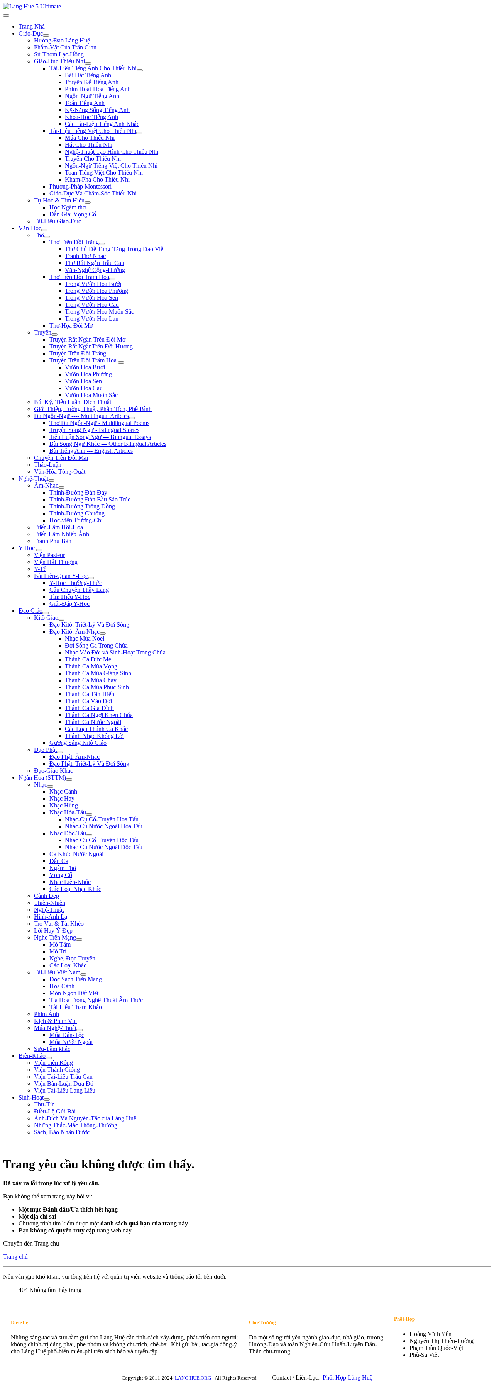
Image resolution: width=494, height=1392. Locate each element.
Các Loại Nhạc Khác (75, 889)
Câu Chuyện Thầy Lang (79, 589)
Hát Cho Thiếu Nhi (88, 144)
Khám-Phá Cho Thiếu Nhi (97, 179)
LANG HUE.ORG (193, 1378)
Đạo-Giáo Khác (53, 770)
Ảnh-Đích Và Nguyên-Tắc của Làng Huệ (85, 1118)
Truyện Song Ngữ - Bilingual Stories (94, 430)
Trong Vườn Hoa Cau (92, 304)
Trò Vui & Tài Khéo (59, 923)
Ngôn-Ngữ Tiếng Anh (92, 96)
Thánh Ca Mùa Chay (91, 680)
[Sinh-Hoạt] (47, 1099)
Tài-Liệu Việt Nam (57, 972)
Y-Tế (40, 569)
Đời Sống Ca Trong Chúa (96, 645)
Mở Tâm (60, 944)
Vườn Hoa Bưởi (85, 367)
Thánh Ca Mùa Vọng (91, 666)
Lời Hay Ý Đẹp (53, 930)
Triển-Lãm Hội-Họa (58, 527)
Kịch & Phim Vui (55, 1021)
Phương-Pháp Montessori (80, 186)
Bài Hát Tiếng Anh (88, 75)
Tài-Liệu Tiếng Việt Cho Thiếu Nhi (92, 130)
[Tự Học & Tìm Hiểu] (88, 202)
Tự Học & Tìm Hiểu (59, 200)
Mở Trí (57, 951)
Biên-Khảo (32, 1055)
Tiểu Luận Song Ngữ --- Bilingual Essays (100, 436)
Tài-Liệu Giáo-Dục (57, 221)
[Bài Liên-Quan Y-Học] (91, 578)
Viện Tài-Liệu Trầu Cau (63, 1076)
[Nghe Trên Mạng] (79, 939)
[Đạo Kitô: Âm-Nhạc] (103, 633)
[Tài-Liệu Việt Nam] (83, 974)
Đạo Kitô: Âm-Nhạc (74, 631)
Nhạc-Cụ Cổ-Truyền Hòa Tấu (102, 819)
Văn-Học (30, 228)
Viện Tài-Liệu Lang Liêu (64, 1090)
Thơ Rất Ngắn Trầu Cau (94, 263)
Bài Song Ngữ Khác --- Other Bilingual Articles (107, 443)
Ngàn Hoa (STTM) (42, 777)
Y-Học (27, 548)
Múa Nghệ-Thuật (55, 1028)
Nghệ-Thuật (33, 478)
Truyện (42, 332)
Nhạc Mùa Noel (84, 638)
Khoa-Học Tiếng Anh (91, 117)
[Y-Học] (39, 550)
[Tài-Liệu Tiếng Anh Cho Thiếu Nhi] (140, 70)
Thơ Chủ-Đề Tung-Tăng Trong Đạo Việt (115, 249)
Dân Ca (58, 861)
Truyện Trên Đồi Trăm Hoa (83, 360)
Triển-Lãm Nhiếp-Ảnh (61, 534)
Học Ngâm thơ (67, 207)
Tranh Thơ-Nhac (85, 256)
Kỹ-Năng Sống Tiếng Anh (97, 110)
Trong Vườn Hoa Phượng (96, 290)
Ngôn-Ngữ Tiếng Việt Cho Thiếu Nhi (111, 165)
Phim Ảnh (46, 1014)
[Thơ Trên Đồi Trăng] (102, 244)
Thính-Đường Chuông (77, 513)
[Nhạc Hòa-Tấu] (89, 814)
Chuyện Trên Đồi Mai (61, 457)
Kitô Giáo (46, 617)
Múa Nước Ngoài (71, 1041)
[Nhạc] (50, 786)
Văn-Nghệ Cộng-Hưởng (95, 270)
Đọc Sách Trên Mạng (75, 979)
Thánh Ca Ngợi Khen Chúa (99, 715)
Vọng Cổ (60, 875)
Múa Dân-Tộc (66, 1035)
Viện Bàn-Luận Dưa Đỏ (63, 1083)
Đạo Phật (45, 749)
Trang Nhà (32, 26)
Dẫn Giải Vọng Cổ (72, 214)
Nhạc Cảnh (63, 791)
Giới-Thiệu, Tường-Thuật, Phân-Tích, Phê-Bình (93, 409)
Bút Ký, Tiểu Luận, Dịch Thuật (72, 402)
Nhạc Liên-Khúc (70, 882)
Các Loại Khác (67, 965)
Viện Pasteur (49, 555)
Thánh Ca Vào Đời (88, 701)
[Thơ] (47, 237)
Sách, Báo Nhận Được (62, 1132)
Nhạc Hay (61, 798)
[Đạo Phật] (60, 752)
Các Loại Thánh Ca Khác (96, 729)
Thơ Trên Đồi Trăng (74, 242)
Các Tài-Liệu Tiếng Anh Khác (102, 124)
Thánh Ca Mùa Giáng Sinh (98, 673)
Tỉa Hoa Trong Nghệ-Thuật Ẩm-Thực (96, 1000)
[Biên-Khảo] (49, 1058)
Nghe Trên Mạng (55, 937)
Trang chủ (15, 1256)
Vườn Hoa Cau (84, 388)
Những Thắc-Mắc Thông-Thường (75, 1125)
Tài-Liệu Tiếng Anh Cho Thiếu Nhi (93, 68)
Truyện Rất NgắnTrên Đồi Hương (91, 346)
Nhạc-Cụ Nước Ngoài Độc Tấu (103, 847)
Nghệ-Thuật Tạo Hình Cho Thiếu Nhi (111, 151)
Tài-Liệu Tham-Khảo (75, 1007)
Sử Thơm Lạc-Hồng (59, 54)
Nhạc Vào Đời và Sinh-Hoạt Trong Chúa (115, 652)
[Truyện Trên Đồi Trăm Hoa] (121, 362)
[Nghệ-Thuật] (51, 480)
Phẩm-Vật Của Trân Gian (65, 47)
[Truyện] (54, 334)
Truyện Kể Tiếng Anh (91, 82)
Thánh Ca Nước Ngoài (93, 722)
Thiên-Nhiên (49, 902)
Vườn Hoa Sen (83, 381)
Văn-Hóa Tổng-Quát (59, 471)
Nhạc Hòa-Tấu (67, 812)
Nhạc (40, 784)
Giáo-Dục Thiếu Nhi (59, 61)
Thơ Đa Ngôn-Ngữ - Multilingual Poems (99, 423)
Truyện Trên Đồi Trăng (77, 353)
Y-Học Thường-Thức (75, 583)
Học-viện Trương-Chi (76, 520)
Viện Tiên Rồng (53, 1062)
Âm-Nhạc (46, 485)
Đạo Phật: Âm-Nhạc (74, 756)
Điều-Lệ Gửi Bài (55, 1111)
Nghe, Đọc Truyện (72, 958)
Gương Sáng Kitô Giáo (78, 742)
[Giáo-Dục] (46, 35)
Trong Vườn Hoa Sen (91, 297)
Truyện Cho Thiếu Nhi (93, 158)
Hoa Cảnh (61, 986)
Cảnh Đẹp (46, 895)
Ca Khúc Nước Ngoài (76, 854)
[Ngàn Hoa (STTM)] (69, 779)
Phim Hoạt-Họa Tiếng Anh (98, 89)
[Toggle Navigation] (6, 15)
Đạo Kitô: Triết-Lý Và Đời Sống (89, 624)
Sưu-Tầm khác (52, 1048)
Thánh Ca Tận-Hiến (89, 694)
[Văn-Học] (44, 230)
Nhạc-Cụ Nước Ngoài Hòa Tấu (103, 826)
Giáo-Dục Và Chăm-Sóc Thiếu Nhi (93, 193)
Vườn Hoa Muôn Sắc (91, 395)
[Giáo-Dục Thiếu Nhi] (88, 63)
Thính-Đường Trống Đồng (82, 506)
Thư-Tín (44, 1104)
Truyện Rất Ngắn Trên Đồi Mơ (87, 339)
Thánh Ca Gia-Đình (89, 708)
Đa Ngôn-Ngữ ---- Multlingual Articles (81, 416)
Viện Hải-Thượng (56, 562)
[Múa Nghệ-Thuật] (79, 1030)
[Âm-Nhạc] (61, 487)
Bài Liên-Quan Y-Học (61, 576)
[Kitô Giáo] (61, 620)
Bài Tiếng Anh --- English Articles (91, 450)
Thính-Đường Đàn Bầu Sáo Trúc (89, 499)
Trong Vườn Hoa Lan (91, 318)
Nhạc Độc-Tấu (67, 833)
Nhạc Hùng (63, 805)
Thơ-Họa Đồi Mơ (71, 325)
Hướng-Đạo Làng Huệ (62, 40)
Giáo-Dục (31, 33)
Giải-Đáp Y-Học (69, 603)
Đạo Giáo (30, 610)
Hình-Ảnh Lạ (50, 916)
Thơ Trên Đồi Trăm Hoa (79, 277)
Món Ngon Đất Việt (73, 993)
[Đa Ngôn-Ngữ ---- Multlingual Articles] (132, 418)
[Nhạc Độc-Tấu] (89, 835)
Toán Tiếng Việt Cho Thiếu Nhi (104, 172)
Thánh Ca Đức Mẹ (88, 659)
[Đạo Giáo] (45, 613)
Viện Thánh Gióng (57, 1069)
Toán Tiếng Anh (85, 103)
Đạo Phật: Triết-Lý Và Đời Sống (89, 763)
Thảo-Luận (47, 464)
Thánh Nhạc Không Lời (94, 736)
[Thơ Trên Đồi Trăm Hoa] (112, 279)
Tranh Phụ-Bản (52, 541)
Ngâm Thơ (62, 868)
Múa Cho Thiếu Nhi (90, 137)
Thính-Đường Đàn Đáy (78, 492)
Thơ (39, 235)
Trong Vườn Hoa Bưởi (93, 283)
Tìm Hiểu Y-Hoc (69, 596)
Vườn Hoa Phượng (88, 374)
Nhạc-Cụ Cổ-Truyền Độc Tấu (102, 840)
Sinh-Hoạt (31, 1097)
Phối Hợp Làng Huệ (347, 1377)
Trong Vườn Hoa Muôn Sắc (99, 311)
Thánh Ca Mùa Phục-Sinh (97, 687)
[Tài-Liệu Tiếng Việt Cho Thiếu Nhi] (139, 133)
